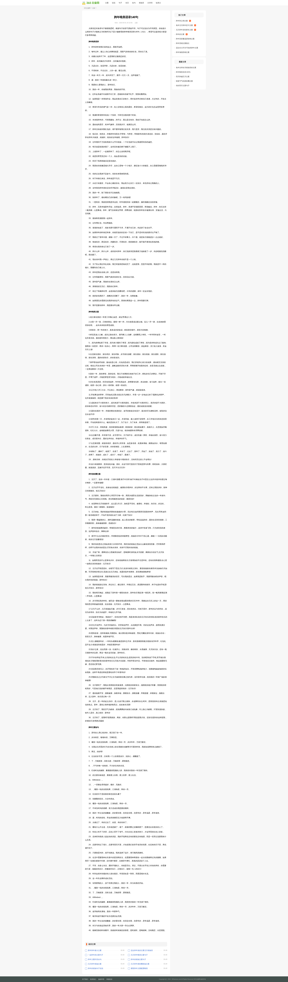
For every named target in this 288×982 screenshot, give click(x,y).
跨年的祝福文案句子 (138, 959)
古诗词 (149, 3)
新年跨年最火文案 (94, 950)
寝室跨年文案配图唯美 (139, 968)
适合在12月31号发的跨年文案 (187, 48)
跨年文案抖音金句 (94, 959)
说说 (113, 3)
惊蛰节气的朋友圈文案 (184, 81)
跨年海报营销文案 (182, 52)
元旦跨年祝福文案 (94, 964)
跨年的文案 (180, 34)
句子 (120, 3)
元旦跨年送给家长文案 (184, 30)
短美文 (158, 3)
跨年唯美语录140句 (183, 72)
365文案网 (87, 8)
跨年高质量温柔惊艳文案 (185, 39)
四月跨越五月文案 (182, 76)
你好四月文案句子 (182, 85)
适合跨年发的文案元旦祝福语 (142, 950)
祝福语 (141, 3)
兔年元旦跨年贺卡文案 (184, 25)
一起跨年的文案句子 (95, 955)
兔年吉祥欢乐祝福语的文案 (186, 67)
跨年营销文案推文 (182, 43)
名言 (127, 3)
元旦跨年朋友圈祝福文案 (140, 964)
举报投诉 (109, 979)
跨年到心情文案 (182, 21)
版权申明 (101, 979)
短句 (134, 3)
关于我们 (85, 979)
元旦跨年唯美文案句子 (139, 955)
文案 (107, 3)
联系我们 (93, 979)
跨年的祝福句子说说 (95, 968)
